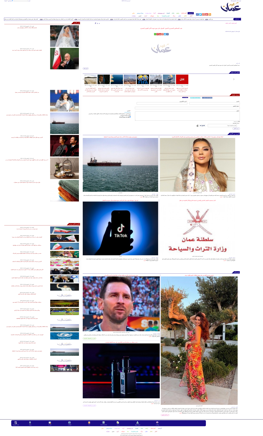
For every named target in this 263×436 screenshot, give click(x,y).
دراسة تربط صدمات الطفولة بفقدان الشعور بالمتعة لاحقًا (27, 367)
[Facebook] (207, 98)
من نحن (118, 424)
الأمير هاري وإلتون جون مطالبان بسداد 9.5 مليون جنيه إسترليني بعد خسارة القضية (27, 269)
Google (5, 0)
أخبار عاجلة (228, 23)
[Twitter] (195, 98)
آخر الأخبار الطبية (165, 415)
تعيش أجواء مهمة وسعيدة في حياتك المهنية (27, 342)
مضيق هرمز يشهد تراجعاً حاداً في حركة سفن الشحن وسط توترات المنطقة (120, 136)
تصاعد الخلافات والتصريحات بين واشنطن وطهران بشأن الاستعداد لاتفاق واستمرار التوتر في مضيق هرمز (27, 114)
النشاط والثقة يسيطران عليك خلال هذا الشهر (27, 294)
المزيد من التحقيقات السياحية (89, 338)
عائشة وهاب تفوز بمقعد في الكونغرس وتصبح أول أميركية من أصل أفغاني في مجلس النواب (81, 19)
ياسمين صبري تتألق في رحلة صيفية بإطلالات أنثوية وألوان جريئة (199, 275)
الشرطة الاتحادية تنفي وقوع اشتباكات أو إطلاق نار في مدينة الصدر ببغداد (182, 90)
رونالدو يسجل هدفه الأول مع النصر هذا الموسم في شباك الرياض (27, 310)
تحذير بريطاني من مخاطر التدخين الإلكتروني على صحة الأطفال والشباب (121, 342)
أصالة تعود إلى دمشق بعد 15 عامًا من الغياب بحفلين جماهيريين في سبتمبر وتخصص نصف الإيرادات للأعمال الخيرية (197, 136)
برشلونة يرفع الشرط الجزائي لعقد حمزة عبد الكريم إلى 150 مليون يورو (27, 302)
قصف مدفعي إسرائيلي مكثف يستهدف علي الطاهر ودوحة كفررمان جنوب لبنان (43, 19)
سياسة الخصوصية (16, 424)
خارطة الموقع (137, 424)
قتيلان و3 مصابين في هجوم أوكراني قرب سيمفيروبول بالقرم (156, 90)
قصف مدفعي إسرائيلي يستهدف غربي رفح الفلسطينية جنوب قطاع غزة (169, 90)
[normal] (97, 23)
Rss (89, 424)
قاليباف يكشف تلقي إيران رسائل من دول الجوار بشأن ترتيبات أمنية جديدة (27, 50)
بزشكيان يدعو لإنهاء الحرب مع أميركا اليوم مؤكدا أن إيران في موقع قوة (27, 245)
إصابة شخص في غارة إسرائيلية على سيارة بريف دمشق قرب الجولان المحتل (129, 90)
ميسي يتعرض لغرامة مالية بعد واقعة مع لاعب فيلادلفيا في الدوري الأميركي (121, 275)
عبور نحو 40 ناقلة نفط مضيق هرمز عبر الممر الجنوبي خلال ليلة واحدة (189, 19)
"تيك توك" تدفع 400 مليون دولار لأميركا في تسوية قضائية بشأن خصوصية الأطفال (120, 200)
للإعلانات (69, 424)
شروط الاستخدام (127, 112)
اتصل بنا (49, 424)
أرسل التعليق (236, 128)
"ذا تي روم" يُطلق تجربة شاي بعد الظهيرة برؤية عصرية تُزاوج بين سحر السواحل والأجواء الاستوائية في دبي (26, 159)
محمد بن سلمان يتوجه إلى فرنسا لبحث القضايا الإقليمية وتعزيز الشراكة (27, 253)
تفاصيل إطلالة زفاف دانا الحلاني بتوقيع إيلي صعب (27, 27)
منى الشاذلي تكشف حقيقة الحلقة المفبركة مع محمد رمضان (27, 92)
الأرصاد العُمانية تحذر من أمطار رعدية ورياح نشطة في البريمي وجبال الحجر (120, 19)
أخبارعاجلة (234, 23)
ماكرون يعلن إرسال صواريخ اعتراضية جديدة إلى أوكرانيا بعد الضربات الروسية (155, 19)
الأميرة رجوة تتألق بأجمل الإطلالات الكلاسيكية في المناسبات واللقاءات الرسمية (27, 137)
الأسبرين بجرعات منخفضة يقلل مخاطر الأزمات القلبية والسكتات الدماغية (27, 261)
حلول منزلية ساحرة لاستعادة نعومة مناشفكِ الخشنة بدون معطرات (27, 182)
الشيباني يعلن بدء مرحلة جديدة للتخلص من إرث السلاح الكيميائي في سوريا (27, 237)
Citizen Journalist (103, 424)
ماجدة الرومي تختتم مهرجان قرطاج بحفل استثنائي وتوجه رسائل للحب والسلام (27, 285)
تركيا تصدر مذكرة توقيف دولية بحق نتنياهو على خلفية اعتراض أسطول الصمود (27, 277)
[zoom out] (99, 23)
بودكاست (157, 424)
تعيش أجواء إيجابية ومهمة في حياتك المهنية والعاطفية (27, 318)
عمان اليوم (10, 0)
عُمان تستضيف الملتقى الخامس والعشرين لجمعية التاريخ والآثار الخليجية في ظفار (197, 200)
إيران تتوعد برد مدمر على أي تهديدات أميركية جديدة (27, 228)
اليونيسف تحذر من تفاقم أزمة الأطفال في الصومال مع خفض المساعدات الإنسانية (27, 334)
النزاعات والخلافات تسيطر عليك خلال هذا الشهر (27, 359)
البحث (29, 0)
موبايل (30, 424)
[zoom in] (95, 23)
